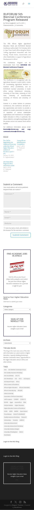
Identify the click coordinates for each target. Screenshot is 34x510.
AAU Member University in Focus (17, 369)
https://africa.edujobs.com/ (15, 279)
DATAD (6, 402)
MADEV (16, 411)
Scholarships (7, 420)
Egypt (11, 402)
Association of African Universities (13, 396)
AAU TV (17, 375)
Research (24, 417)
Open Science (23, 411)
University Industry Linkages (11, 429)
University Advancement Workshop (13, 426)
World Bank (7, 435)
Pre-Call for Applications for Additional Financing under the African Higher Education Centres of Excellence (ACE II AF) (9, 147)
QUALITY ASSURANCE (19, 414)
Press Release (8, 414)
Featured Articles (8, 25)
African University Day (10, 390)
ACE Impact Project (9, 381)
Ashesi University (8, 393)
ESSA (24, 402)
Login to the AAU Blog (11, 456)
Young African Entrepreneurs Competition (21, 142)
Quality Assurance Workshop (12, 417)
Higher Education (19, 405)
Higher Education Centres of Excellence (14, 408)
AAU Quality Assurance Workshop (13, 372)
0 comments (19, 25)
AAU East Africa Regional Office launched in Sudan (8, 163)
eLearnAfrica (18, 402)
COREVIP (16, 399)
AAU (5, 369)
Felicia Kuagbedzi (10, 23)
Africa (17, 381)
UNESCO (22, 420)
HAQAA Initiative (8, 405)
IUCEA (5, 411)
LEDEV (10, 411)
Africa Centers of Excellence (11, 384)
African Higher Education (10, 387)
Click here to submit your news (12, 302)
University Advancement (10, 423)
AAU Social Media (9, 375)
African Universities (24, 387)
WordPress (18, 507)
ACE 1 (20, 378)
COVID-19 (23, 399)
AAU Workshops (8, 378)
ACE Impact (27, 378)
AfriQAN (20, 390)
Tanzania (15, 420)
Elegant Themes (17, 505)
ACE (16, 378)
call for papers (8, 399)
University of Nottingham (10, 432)
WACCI (21, 432)
